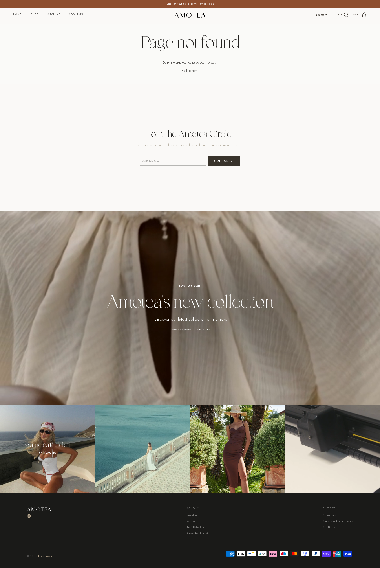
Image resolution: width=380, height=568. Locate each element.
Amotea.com (45, 556)
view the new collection (190, 330)
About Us (76, 14)
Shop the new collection (201, 4)
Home (17, 14)
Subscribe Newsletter (199, 533)
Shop (35, 14)
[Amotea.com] (190, 15)
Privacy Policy (330, 515)
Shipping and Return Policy (338, 521)
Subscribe (224, 161)
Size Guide (329, 527)
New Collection (196, 527)
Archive (54, 14)
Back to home (190, 70)
